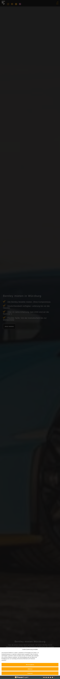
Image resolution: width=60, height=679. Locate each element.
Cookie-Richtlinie (22, 676)
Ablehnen (30, 669)
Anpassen (30, 673)
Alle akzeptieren (30, 664)
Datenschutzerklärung (31, 676)
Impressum (39, 676)
